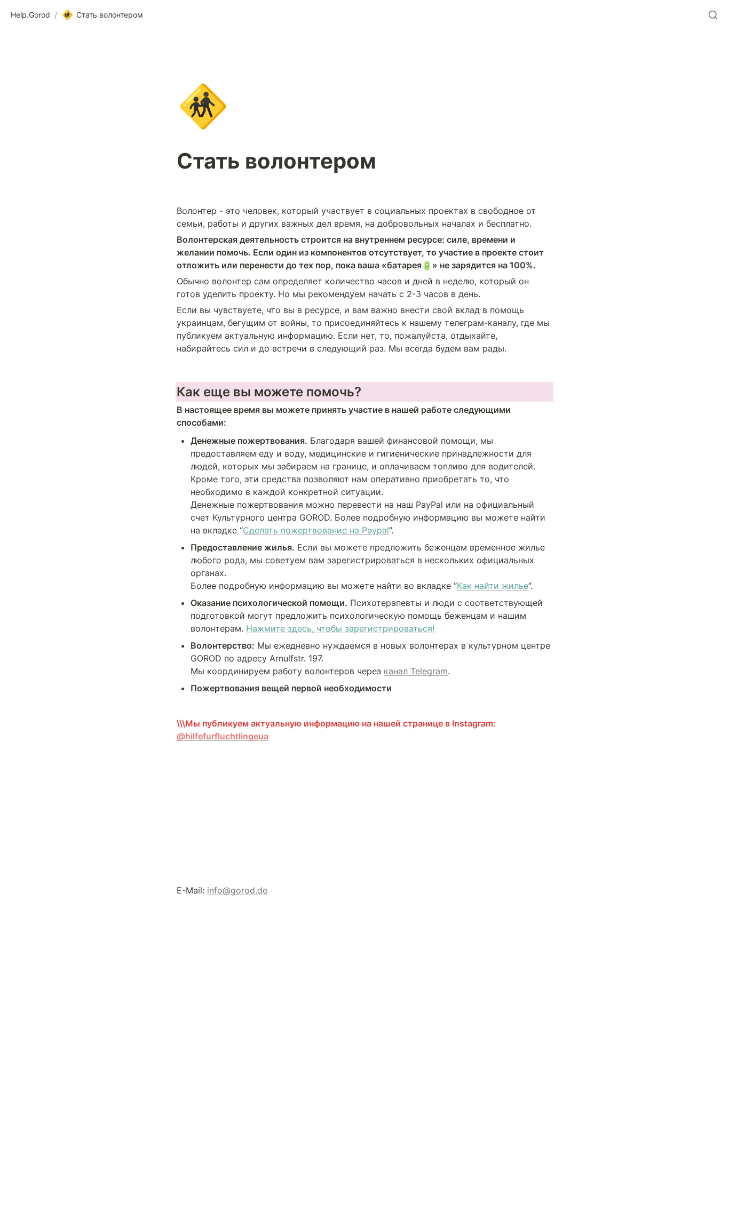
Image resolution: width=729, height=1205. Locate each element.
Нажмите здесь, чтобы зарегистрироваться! (340, 628)
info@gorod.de (237, 890)
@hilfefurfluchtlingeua (222, 736)
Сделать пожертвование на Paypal (316, 530)
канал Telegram (416, 671)
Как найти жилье (492, 585)
